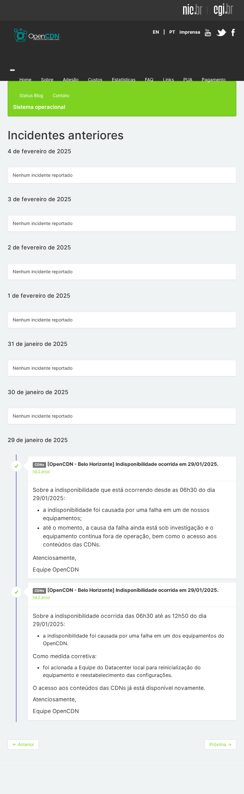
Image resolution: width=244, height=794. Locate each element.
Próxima (220, 744)
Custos (95, 79)
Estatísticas (123, 79)
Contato (61, 95)
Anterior (23, 744)
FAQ (149, 79)
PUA (187, 79)
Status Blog (31, 95)
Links (168, 79)
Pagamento (214, 79)
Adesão (70, 79)
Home (25, 79)
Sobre (47, 79)
